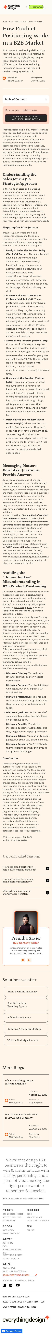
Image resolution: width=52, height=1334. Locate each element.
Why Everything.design (12, 1254)
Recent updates (11, 1258)
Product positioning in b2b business (30, 556)
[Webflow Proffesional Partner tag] (11, 1331)
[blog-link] (26, 1090)
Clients (7, 1226)
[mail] (23, 960)
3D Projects (9, 1220)
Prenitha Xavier (19, 840)
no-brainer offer (12, 1249)
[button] (46, 7)
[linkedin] (29, 960)
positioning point (23, 607)
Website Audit (34, 1217)
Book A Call (9, 1268)
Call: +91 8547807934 (14, 1271)
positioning (17, 129)
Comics (30, 1230)
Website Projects (12, 1217)
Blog (11, 22)
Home (5, 22)
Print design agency (38, 1220)
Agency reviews (11, 1233)
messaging (8, 152)
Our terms (8, 1243)
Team (29, 1226)
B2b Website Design (13, 1214)
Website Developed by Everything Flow (23, 1301)
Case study (8, 1230)
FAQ (5, 1246)
